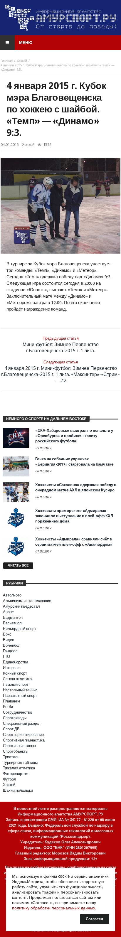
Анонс (8, 612)
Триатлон (11, 757)
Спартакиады (14, 718)
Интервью (12, 667)
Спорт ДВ (11, 729)
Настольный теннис (20, 690)
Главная (7, 61)
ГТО (6, 656)
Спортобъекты (15, 751)
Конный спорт (15, 673)
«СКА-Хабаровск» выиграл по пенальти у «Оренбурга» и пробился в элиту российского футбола (74, 435)
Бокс (7, 634)
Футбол (9, 779)
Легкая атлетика (17, 679)
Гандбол (10, 651)
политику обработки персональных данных (53, 908)
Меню (25, 42)
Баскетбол (12, 623)
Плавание (11, 701)
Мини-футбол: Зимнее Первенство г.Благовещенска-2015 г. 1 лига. (61, 344)
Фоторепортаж (15, 773)
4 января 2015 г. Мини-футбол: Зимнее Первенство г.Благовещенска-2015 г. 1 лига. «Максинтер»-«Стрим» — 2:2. (60, 371)
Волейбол (12, 645)
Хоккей (22, 61)
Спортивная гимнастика (24, 740)
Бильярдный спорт (19, 628)
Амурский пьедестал (21, 606)
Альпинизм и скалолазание (27, 601)
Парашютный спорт (20, 695)
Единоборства (15, 662)
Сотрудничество (17, 712)
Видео (8, 640)
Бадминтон (13, 617)
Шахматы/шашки (18, 790)
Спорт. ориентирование (23, 734)
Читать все (18, 565)
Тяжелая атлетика (19, 768)
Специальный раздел (22, 723)
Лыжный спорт (15, 684)
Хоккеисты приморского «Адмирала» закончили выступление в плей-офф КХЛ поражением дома (74, 515)
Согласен (94, 919)
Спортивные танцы (19, 746)
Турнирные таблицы (20, 762)
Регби (8, 707)
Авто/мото (12, 595)
